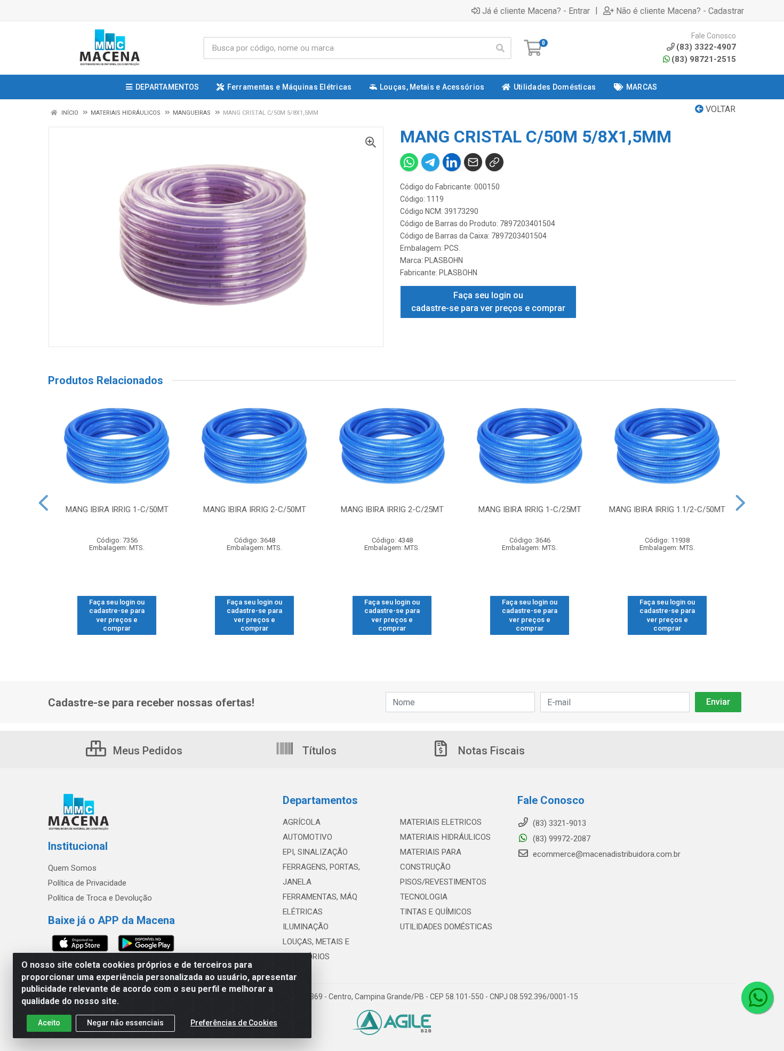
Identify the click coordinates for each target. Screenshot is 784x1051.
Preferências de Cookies (233, 1022)
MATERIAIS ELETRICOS (441, 822)
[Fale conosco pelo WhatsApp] (757, 998)
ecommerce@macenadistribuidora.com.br (606, 854)
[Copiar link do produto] (494, 162)
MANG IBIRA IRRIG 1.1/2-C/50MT (667, 509)
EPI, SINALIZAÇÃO (315, 852)
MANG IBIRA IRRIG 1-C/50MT (117, 509)
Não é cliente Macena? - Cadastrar (680, 10)
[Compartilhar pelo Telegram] (430, 162)
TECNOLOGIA (423, 897)
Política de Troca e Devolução (100, 898)
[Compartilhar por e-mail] (473, 162)
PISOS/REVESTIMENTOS (443, 882)
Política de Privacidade (87, 883)
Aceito (49, 1022)
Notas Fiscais (490, 750)
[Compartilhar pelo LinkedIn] (452, 162)
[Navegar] (43, 503)
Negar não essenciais (125, 1022)
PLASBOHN (444, 260)
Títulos (318, 750)
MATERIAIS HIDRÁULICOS (445, 837)
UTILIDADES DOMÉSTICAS (446, 926)
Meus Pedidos (146, 750)
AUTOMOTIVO (307, 837)
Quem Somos (72, 868)
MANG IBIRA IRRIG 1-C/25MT (529, 509)
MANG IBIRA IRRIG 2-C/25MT (392, 509)
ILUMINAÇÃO (306, 926)
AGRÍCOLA (302, 822)
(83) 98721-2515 (703, 59)
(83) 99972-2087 (560, 838)
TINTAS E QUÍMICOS (435, 912)
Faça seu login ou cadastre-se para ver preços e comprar (488, 301)
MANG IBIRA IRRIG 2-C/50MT (254, 509)
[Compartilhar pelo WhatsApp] (409, 162)
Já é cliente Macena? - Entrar (536, 10)
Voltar (719, 109)
